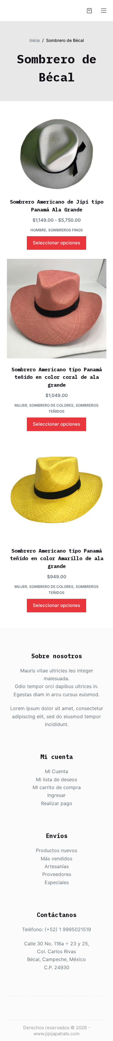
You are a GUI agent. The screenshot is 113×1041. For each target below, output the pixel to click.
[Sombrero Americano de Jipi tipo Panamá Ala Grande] (56, 153)
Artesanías (57, 866)
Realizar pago (56, 803)
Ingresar (56, 795)
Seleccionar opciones (56, 243)
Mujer (20, 405)
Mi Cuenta (56, 771)
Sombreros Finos (65, 230)
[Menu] (103, 10)
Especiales (57, 882)
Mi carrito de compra (57, 787)
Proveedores (56, 874)
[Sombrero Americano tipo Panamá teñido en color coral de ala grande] (56, 308)
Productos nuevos (56, 850)
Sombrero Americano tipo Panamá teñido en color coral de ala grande (56, 377)
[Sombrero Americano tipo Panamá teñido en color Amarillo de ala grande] (56, 490)
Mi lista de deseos (56, 779)
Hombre (38, 230)
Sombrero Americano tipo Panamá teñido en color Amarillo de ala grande (56, 558)
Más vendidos (56, 858)
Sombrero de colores (51, 405)
